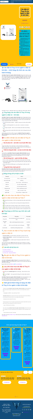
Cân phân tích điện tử (7, 249)
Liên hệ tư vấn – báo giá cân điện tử (9, 252)
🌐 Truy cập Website (18, 264)
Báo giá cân (25, 20)
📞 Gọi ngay (19, 63)
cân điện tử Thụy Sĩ (12, 314)
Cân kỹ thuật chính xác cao (8, 251)
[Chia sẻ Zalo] (22, 27)
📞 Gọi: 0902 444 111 (5, 264)
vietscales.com (4, 315)
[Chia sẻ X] (24, 27)
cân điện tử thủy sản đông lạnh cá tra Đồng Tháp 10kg (23, 378)
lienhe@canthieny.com (27, 407)
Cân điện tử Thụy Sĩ (24, 23)
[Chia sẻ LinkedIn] (27, 27)
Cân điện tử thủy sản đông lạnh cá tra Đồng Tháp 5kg (7, 378)
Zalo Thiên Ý (27, 55)
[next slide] (30, 372)
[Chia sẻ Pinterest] (29, 27)
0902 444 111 (26, 54)
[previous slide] (25, 372)
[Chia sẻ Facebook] (20, 27)
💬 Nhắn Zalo (11, 64)
